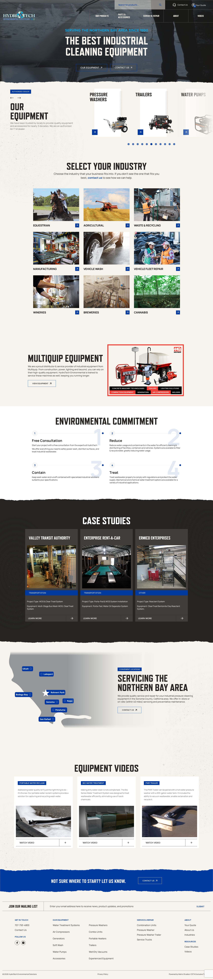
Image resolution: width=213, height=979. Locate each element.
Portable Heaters (97, 938)
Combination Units (146, 925)
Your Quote (190, 925)
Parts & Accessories (124, 16)
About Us (189, 929)
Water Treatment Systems (66, 925)
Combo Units (95, 931)
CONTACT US (128, 710)
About (176, 16)
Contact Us (122, 67)
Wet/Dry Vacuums (98, 951)
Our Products (102, 16)
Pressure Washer (145, 929)
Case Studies (191, 946)
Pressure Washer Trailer (149, 934)
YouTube (23, 943)
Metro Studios (184, 974)
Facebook (17, 943)
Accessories (59, 958)
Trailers (92, 945)
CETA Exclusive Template (201, 974)
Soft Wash (58, 945)
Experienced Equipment (101, 958)
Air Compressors (61, 931)
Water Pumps (59, 951)
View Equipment (40, 383)
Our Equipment (89, 67)
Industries (190, 934)
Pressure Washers (98, 925)
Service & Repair (151, 16)
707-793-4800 (22, 925)
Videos (201, 16)
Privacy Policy (103, 974)
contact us (95, 178)
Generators (58, 938)
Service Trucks (144, 939)
